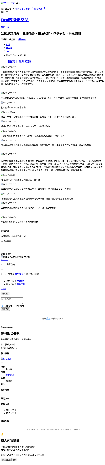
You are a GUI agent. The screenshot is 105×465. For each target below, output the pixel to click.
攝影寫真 (22, 39)
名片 (8, 51)
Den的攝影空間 (15, 19)
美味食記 (21, 281)
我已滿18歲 (6, 460)
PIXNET (33, 430)
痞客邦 (18, 274)
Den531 (4, 259)
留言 (23, 274)
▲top (3, 289)
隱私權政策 (67, 430)
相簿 (8, 45)
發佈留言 (5, 309)
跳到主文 (5, 27)
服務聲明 (77, 430)
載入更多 (5, 294)
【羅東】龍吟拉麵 (18, 61)
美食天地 (21, 284)
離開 (14, 460)
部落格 (9, 48)
